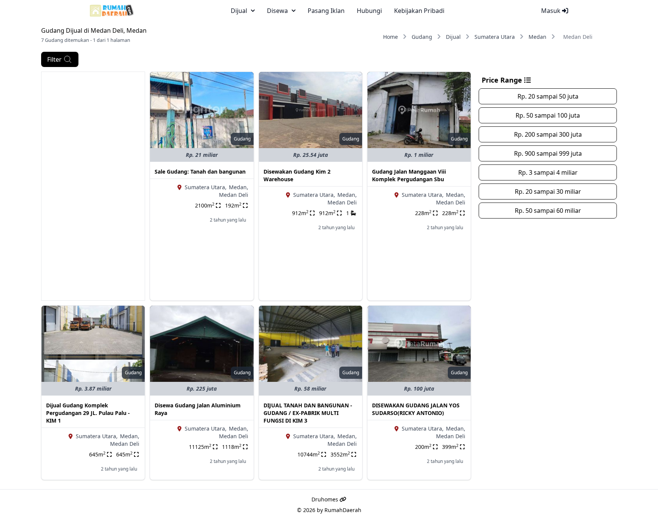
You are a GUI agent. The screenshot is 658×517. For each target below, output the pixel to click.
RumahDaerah (342, 510)
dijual (239, 10)
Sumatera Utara (494, 36)
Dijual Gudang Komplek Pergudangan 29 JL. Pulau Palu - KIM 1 (88, 413)
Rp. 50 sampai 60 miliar (548, 210)
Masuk (551, 10)
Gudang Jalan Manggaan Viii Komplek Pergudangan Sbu (409, 175)
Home (390, 36)
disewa (277, 10)
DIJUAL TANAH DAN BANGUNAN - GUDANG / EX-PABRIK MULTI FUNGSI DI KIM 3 (308, 413)
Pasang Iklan (326, 10)
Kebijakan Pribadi (419, 10)
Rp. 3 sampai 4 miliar (548, 172)
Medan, (238, 187)
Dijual (453, 36)
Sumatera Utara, (206, 187)
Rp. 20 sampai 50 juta (547, 96)
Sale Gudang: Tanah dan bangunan (200, 171)
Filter (54, 59)
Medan (537, 36)
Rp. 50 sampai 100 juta (548, 115)
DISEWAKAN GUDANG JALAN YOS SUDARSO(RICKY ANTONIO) (416, 409)
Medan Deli (233, 194)
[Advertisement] (93, 186)
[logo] (112, 11)
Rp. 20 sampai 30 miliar (548, 191)
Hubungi (369, 10)
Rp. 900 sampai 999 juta (548, 153)
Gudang (422, 36)
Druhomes (325, 499)
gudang (242, 139)
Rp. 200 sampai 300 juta (548, 134)
